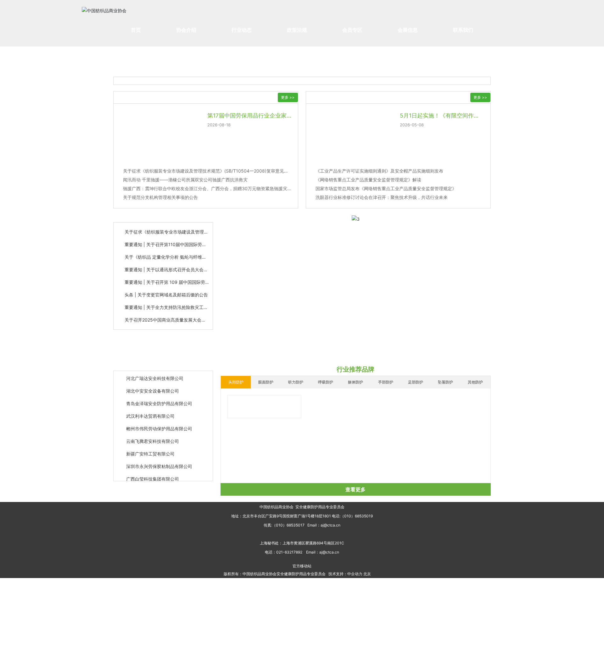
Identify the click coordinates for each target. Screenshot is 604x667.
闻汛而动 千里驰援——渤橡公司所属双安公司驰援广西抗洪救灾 (185, 179)
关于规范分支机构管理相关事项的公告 (160, 197)
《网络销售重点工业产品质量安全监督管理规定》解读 (368, 179)
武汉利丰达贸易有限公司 (150, 412)
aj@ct (326, 525)
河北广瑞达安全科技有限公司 (154, 374)
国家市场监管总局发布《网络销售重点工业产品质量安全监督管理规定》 (386, 188)
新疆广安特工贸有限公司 (150, 449)
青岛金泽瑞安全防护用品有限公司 (159, 399)
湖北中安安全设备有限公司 (152, 386)
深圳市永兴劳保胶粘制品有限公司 (159, 462)
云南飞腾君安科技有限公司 (152, 437)
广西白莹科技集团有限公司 (152, 474)
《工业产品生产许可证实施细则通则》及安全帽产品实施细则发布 (379, 171)
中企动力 (354, 573)
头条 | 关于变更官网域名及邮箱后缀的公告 (166, 294)
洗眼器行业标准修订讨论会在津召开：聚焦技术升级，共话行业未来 (382, 197)
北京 (367, 573)
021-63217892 (289, 552)
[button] (347, 213)
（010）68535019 (356, 516)
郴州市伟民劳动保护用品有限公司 (159, 424)
